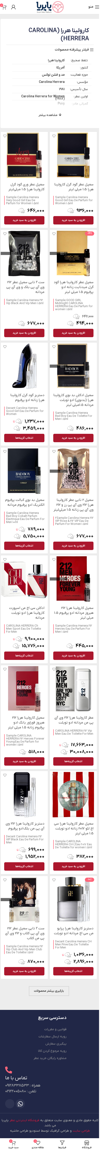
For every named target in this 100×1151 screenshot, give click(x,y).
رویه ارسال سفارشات (53, 1036)
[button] (73, 220)
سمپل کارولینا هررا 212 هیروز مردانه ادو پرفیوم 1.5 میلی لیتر (73, 613)
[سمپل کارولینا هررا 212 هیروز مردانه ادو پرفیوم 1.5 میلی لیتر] (73, 579)
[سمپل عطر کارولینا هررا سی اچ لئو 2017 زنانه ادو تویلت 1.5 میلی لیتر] (73, 794)
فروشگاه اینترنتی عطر (24, 1120)
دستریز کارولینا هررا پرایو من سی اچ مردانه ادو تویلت (73, 931)
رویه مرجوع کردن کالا (52, 1051)
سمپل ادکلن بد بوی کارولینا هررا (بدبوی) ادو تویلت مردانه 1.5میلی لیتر (73, 400)
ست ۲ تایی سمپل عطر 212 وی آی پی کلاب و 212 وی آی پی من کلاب (24, 933)
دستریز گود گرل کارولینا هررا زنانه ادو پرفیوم (27, 397)
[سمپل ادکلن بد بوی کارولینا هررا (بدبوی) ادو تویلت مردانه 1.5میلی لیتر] (73, 366)
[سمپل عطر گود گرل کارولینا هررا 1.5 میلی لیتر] (73, 155)
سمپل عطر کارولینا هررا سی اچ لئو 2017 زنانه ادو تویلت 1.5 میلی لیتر (73, 828)
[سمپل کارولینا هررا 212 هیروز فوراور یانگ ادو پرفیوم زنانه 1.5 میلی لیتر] (24, 689)
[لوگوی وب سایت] (50, 7)
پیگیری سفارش (56, 1044)
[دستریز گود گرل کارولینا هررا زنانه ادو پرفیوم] (24, 366)
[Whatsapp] (20, 1103)
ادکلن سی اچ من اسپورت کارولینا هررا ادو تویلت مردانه (26, 613)
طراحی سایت (81, 1131)
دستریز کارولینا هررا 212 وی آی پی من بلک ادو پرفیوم (25, 826)
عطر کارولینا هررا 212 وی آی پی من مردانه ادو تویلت (73, 720)
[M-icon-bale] (9, 1103)
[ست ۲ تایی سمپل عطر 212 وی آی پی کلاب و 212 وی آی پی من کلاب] (24, 899)
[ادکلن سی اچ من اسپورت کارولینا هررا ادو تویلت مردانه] (24, 579)
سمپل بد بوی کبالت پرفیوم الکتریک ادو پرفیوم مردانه (24, 502)
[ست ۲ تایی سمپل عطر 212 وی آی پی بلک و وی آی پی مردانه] (24, 253)
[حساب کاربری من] (13, 7)
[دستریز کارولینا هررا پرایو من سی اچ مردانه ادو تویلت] (73, 899)
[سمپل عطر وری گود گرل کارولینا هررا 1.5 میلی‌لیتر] (24, 155)
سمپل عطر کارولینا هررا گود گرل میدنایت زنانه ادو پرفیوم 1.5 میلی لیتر (73, 287)
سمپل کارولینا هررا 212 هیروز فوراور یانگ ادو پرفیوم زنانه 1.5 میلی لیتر (26, 722)
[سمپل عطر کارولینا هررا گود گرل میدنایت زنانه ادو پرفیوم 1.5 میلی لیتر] (73, 253)
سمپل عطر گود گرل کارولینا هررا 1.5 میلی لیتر (73, 187)
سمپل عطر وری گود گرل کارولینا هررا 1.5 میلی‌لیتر (26, 187)
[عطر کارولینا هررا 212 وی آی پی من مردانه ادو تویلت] (73, 689)
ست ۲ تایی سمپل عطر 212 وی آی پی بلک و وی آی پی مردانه (25, 287)
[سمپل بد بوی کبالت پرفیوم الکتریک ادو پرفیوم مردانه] (24, 471)
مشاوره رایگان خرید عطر (50, 1058)
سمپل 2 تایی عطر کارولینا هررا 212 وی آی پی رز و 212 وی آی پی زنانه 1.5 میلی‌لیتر (73, 505)
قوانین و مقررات (55, 1029)
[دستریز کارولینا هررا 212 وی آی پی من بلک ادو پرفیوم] (24, 794)
